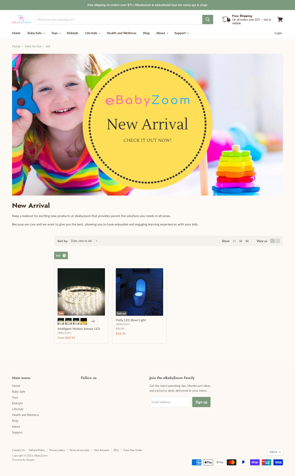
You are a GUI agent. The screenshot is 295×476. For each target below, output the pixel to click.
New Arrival (33, 46)
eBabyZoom (64, 332)
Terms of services (79, 450)
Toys (54, 33)
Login (278, 33)
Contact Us (18, 450)
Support (180, 33)
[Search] (207, 19)
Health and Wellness (121, 33)
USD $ (273, 452)
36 (240, 241)
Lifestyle (91, 33)
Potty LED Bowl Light (131, 320)
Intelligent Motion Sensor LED (79, 328)
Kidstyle (72, 33)
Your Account (101, 450)
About (161, 33)
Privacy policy (57, 450)
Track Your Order (132, 450)
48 (247, 241)
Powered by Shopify (23, 459)
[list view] (278, 241)
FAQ (116, 450)
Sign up (201, 402)
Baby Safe (35, 33)
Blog (146, 33)
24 (234, 241)
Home (16, 33)
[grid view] (273, 241)
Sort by (62, 241)
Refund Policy (37, 450)
